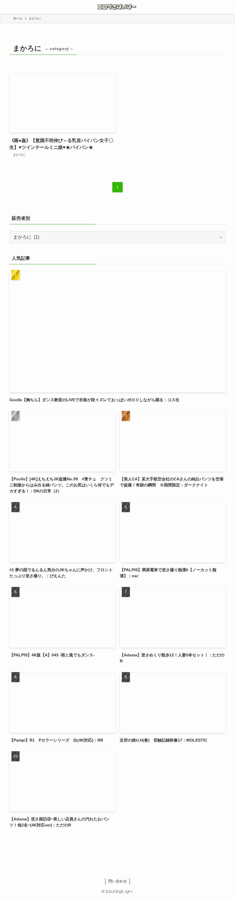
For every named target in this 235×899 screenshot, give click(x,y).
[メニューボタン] (7, 7)
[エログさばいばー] (117, 7)
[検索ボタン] (228, 7)
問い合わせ (117, 881)
